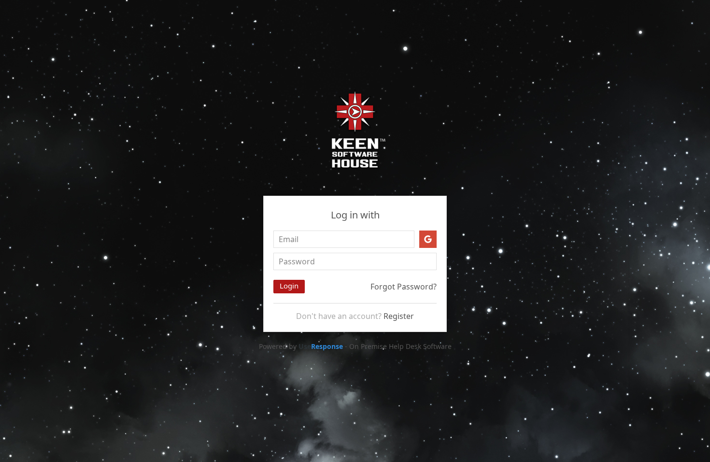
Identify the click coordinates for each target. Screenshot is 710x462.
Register (398, 316)
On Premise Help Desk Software (400, 346)
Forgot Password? (403, 286)
